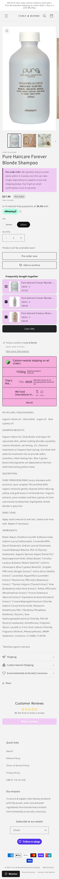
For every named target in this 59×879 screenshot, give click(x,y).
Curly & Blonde (17, 867)
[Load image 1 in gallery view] (14, 140)
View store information (17, 351)
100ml (23, 224)
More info (29, 402)
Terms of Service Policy (17, 765)
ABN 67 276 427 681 (16, 779)
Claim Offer (29, 328)
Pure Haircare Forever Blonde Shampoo (37, 282)
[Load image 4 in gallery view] (44, 140)
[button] (6, 15)
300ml (11, 225)
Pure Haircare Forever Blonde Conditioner (37, 297)
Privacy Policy (13, 772)
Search (9, 751)
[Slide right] (55, 141)
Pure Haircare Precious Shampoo (37, 313)
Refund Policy (13, 758)
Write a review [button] (29, 721)
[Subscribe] (45, 830)
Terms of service (28, 872)
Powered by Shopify (32, 867)
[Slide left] (3, 141)
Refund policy (48, 867)
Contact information (46, 872)
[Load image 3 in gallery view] (29, 140)
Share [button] (8, 683)
